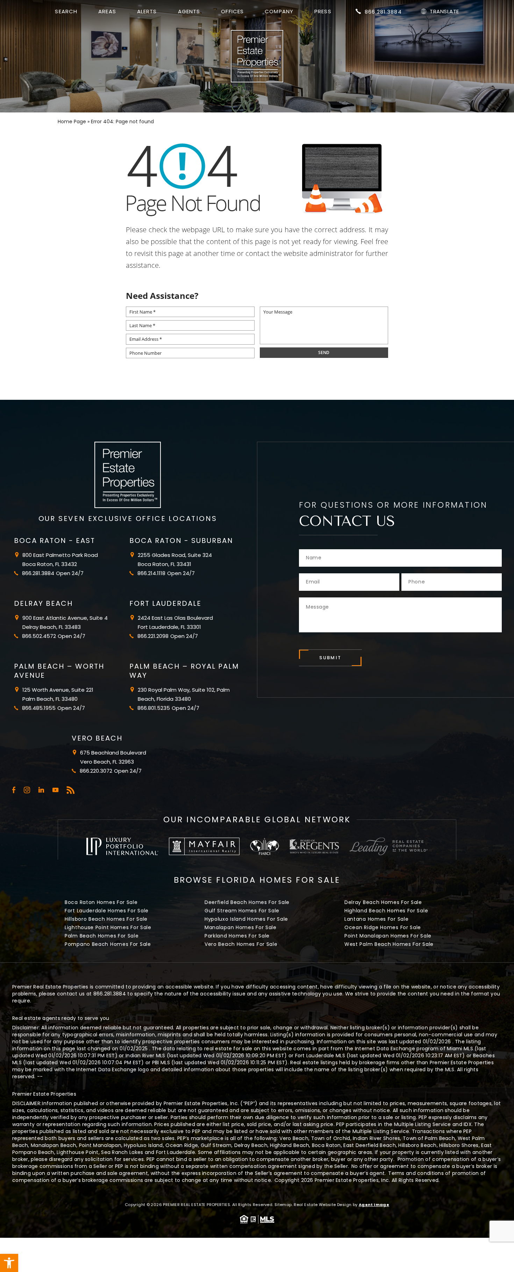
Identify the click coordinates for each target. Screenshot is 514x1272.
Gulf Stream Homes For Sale (242, 910)
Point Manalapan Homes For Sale (387, 935)
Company (279, 11)
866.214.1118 (151, 573)
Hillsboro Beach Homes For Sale (106, 919)
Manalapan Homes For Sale (241, 927)
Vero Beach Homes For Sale (241, 944)
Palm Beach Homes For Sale (102, 935)
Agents (189, 11)
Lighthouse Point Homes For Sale (108, 927)
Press (322, 11)
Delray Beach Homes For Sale (383, 902)
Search (66, 11)
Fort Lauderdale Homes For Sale (107, 910)
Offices (232, 11)
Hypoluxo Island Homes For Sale (246, 919)
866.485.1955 (39, 708)
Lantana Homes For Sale (376, 919)
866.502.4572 (39, 636)
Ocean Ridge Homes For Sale (382, 927)
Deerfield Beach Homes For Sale (247, 902)
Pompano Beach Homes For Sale (108, 944)
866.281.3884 (383, 11)
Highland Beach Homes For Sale (386, 910)
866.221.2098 (153, 636)
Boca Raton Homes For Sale (101, 902)
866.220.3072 (96, 770)
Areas (107, 11)
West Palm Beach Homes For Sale (389, 944)
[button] (9, 1263)
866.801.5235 (153, 708)
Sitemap (283, 1204)
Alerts (147, 11)
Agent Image (374, 1204)
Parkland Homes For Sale (237, 935)
